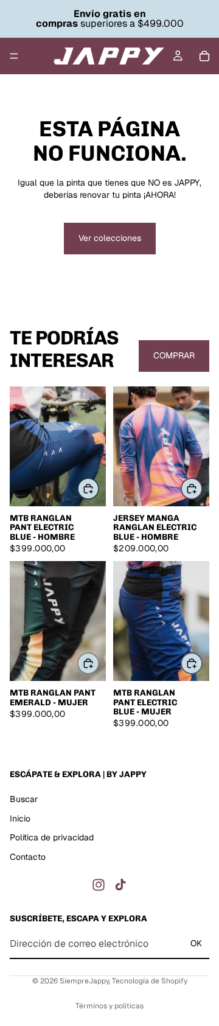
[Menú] (14, 56)
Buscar (24, 799)
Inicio (20, 817)
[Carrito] (204, 56)
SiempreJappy (84, 981)
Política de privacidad (52, 837)
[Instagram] (98, 885)
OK (196, 943)
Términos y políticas (109, 1006)
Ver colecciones (109, 237)
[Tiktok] (120, 885)
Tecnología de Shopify (149, 981)
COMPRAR (174, 355)
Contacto (28, 856)
